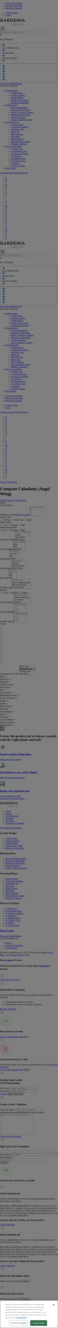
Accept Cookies (39, 1323)
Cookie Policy (21, 1318)
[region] (29, 1314)
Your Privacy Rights (18, 1323)
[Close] (54, 1305)
